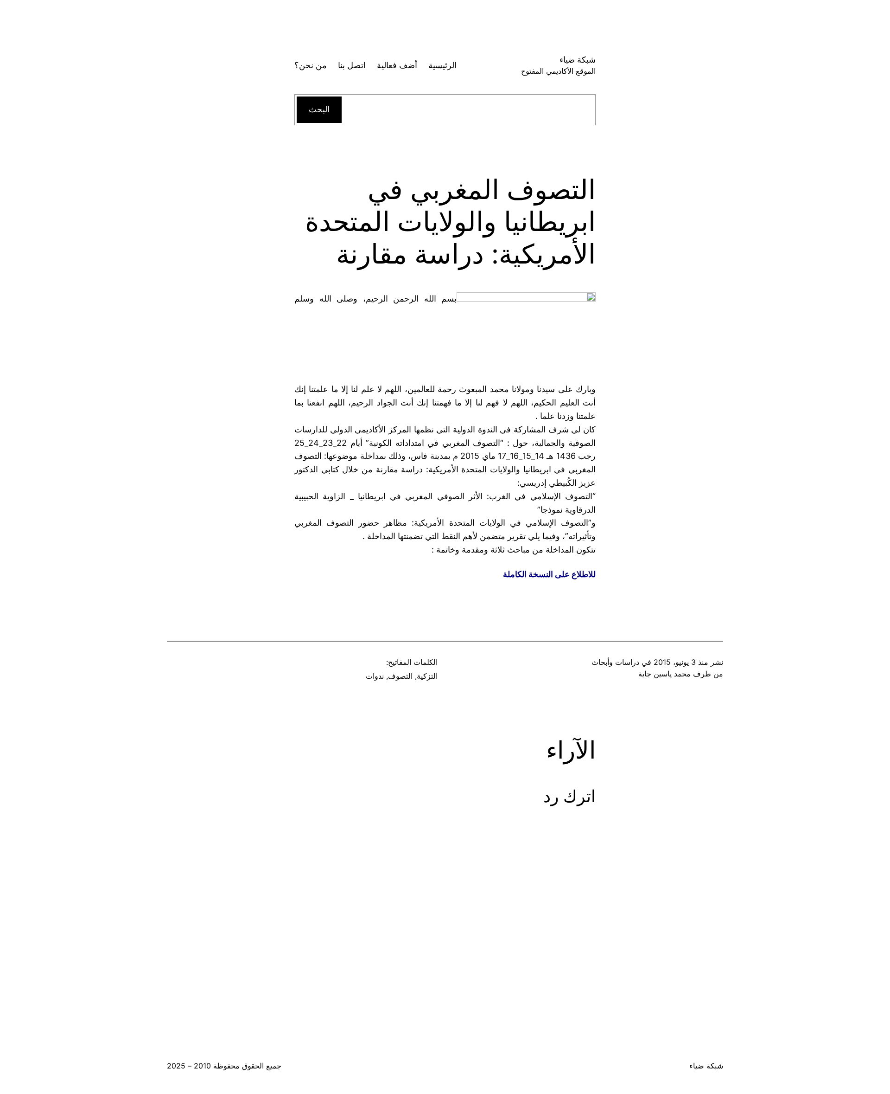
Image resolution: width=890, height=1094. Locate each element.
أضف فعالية (397, 65)
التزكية (427, 676)
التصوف (400, 676)
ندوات (375, 676)
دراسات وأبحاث (615, 662)
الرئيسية (442, 65)
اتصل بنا (352, 65)
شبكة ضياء (577, 59)
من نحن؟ (310, 65)
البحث (319, 109)
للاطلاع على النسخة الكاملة (549, 574)
